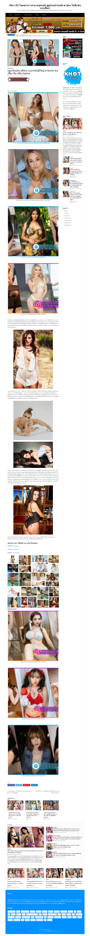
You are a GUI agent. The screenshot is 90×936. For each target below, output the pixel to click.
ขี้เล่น (40, 914)
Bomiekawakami (25, 911)
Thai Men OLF (67, 218)
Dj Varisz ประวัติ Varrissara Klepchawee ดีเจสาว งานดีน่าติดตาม (72, 133)
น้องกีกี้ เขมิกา (79, 914)
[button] (13, 559)
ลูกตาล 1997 (50, 917)
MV (9, 914)
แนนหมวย (50, 919)
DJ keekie (33, 911)
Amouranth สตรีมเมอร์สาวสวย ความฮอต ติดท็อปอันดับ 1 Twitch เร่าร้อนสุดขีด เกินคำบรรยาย (67, 854)
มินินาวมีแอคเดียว (39, 917)
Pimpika (13, 914)
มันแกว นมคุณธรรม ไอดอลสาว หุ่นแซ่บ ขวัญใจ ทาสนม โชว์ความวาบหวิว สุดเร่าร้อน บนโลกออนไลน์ (67, 838)
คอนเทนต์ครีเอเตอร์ (52, 914)
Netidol (37, 14)
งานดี (59, 914)
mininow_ (70, 911)
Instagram (57, 911)
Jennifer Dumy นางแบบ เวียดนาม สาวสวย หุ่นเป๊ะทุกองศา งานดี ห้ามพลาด (14, 815)
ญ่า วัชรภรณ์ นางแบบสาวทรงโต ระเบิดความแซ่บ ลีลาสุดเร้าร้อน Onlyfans (32, 815)
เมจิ (45, 919)
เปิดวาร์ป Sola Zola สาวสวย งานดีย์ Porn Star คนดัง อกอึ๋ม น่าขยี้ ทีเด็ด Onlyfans (50, 815)
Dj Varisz (39, 911)
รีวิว (45, 917)
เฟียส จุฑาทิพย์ (40, 919)
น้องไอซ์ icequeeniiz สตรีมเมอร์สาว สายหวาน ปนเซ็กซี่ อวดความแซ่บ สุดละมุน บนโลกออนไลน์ (66, 830)
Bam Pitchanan (11, 911)
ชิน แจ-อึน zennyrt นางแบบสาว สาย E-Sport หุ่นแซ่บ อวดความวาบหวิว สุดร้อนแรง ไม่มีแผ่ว (25, 851)
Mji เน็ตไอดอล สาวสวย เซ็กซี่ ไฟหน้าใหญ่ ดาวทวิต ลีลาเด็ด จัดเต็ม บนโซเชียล (76, 184)
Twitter (19, 785)
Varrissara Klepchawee (32, 914)
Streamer (44, 14)
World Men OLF (68, 225)
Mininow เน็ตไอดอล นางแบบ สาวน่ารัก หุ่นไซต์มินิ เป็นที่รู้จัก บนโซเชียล (76, 172)
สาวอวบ (74, 917)
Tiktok (23, 914)
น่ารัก (73, 914)
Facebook (11, 785)
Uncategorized (73, 180)
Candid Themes (59, 931)
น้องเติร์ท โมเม (11, 917)
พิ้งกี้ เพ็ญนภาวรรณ (26, 917)
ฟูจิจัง (33, 917)
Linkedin (35, 785)
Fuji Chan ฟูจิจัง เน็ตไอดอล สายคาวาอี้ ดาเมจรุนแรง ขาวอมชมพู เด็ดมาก (76, 161)
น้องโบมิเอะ (18, 917)
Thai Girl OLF (72, 191)
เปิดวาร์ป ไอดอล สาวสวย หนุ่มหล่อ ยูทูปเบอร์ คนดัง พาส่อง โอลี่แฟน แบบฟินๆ (45, 6)
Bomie (18, 911)
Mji (75, 911)
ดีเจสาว (63, 914)
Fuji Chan (51, 911)
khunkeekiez (64, 911)
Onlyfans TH (17, 14)
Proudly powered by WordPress (34, 931)
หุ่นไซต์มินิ (10, 919)
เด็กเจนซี (27, 919)
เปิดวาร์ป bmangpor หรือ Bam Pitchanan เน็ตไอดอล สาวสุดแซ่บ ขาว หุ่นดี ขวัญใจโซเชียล (76, 196)
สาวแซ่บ (79, 917)
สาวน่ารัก (64, 917)
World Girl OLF (67, 222)
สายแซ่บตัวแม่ (57, 917)
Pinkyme (18, 914)
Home (10, 14)
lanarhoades (16, 545)
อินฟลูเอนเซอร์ (17, 919)
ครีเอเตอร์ (45, 914)
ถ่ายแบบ (68, 914)
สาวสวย (69, 917)
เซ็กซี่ (23, 919)
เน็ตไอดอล (33, 919)
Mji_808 (79, 911)
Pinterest (27, 785)
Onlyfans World (28, 14)
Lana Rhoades (15, 549)
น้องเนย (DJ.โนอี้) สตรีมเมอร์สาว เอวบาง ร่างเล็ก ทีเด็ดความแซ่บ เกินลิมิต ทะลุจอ (66, 846)
